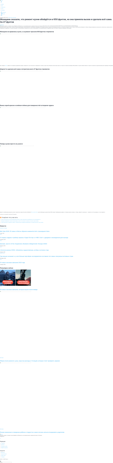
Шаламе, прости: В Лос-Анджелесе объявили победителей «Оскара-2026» (23, 244)
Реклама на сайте (4, 446)
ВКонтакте (3, 452)
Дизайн (2, 4)
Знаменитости (2, 228)
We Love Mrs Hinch (34, 212)
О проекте (3, 443)
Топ (4, 253)
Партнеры (3, 10)
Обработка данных (4, 447)
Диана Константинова (12, 17)
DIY (0, 24)
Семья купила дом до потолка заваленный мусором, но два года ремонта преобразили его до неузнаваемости (20, 219)
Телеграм (2, 456)
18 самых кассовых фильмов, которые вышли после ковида (18, 289)
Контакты (2, 444)
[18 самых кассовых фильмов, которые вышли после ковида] (15, 277)
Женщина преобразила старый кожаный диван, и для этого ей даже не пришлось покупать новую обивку (19, 220)
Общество (2, 253)
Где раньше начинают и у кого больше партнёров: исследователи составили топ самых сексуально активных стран (36, 256)
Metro (6, 65)
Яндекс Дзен (3, 455)
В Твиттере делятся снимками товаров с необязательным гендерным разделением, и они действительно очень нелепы (22, 222)
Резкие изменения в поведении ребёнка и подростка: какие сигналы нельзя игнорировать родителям (32, 432)
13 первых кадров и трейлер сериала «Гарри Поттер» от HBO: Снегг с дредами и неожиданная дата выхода (34, 237)
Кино (2, 5)
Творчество (3, 7)
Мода (6, 228)
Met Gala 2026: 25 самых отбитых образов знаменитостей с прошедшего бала (24, 231)
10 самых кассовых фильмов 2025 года (12, 262)
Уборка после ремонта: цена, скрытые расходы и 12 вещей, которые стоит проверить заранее (30, 361)
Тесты (2, 8)
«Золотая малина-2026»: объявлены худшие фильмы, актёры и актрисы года (24, 250)
